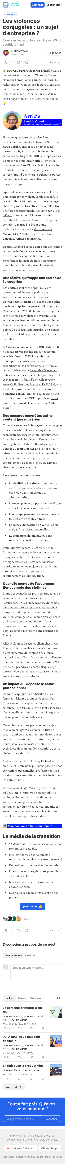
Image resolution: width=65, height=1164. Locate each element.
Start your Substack (22, 1148)
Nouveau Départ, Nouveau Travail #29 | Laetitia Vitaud (23, 1047)
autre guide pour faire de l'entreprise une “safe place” (30, 403)
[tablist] (20, 955)
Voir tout (11, 1087)
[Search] (58, 998)
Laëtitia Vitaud (19, 51)
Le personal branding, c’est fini (22, 1010)
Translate (10, 14)
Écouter (56, 52)
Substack (8, 1156)
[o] (56, 1070)
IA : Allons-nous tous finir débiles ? (21, 1039)
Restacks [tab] (30, 955)
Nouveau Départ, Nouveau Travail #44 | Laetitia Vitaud (23, 1018)
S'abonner (37, 4)
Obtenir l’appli (49, 1148)
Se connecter (54, 4)
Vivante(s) (9, 234)
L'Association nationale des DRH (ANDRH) (31, 347)
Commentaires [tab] (13, 955)
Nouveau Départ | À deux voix (21, 1070)
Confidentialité (15, 1139)
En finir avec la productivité (23, 1065)
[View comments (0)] (18, 62)
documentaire (43, 229)
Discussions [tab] (36, 998)
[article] (32, 1018)
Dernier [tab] (22, 998)
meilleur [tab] (10, 998)
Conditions (32, 1139)
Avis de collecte (49, 1139)
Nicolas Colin (24, 1074)
